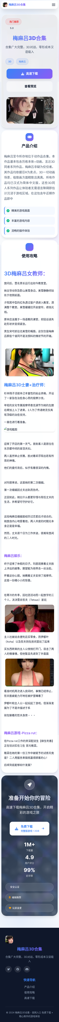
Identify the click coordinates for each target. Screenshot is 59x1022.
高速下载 (29, 998)
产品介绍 (29, 987)
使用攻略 (29, 992)
